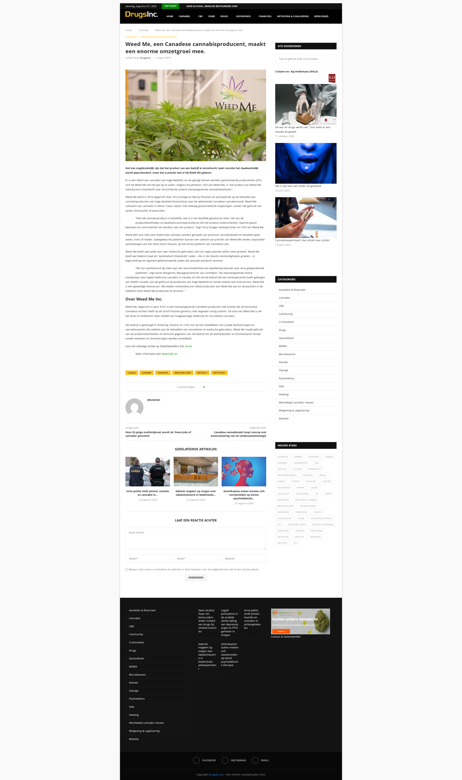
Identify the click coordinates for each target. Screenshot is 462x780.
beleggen (314, 456)
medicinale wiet (183, 372)
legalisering (302, 493)
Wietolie (284, 418)
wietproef (315, 536)
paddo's (318, 512)
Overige (283, 370)
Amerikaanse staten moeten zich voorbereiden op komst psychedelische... (244, 494)
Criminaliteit (286, 322)
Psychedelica (286, 378)
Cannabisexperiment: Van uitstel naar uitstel (302, 240)
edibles (281, 481)
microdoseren (308, 506)
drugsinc (145, 57)
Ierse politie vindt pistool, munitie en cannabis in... (147, 492)
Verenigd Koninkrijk (322, 524)
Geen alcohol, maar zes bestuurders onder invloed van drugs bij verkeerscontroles (207, 621)
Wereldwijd (321, 16)
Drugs (224, 16)
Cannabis (184, 16)
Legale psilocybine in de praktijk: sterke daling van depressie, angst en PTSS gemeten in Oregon (230, 623)
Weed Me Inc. (170, 353)
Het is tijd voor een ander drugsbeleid (298, 186)
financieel (163, 372)
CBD (200, 16)
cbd (317, 462)
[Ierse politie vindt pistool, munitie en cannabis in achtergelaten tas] (147, 471)
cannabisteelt (300, 462)
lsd (317, 493)
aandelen (283, 456)
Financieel (265, 16)
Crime (211, 16)
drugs (322, 475)
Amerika (298, 456)
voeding (300, 530)
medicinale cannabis (306, 499)
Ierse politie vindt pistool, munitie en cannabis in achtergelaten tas (252, 619)
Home (170, 16)
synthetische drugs (321, 518)
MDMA (283, 346)
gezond (327, 481)
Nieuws (283, 362)
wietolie (299, 536)
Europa (295, 481)
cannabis (146, 372)
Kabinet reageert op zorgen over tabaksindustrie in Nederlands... (196, 492)
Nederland (283, 512)
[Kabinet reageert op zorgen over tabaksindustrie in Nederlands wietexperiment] (196, 471)
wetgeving (283, 536)
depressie (308, 475)
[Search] (335, 32)
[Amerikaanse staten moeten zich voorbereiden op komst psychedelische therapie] (244, 471)
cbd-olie (282, 469)
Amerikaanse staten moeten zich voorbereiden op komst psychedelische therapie (230, 654)
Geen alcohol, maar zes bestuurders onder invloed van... (221, 6)
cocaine (297, 469)
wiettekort (219, 372)
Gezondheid (243, 16)
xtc (295, 543)
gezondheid (284, 487)
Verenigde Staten (297, 524)
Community (286, 314)
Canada (132, 372)
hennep (300, 487)
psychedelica (284, 518)
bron (188, 346)
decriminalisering (287, 475)
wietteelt (202, 372)
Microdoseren (287, 354)
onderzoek (301, 512)
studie (301, 518)
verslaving (283, 530)
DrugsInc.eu (216, 774)
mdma (328, 493)
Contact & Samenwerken (286, 636)
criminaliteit (314, 469)
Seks (281, 386)
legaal (314, 487)
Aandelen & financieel (292, 289)
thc (279, 524)
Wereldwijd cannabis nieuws (296, 402)
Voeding (284, 394)
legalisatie (283, 493)
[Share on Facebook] (209, 387)
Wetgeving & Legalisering (293, 16)
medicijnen (283, 499)
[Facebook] (331, 6)
